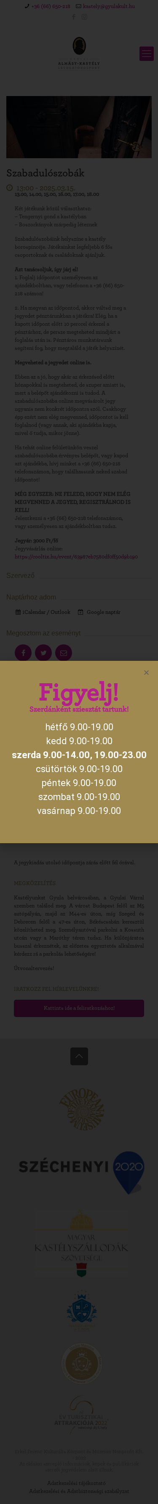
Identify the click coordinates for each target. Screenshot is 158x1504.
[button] (146, 672)
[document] (79, 752)
